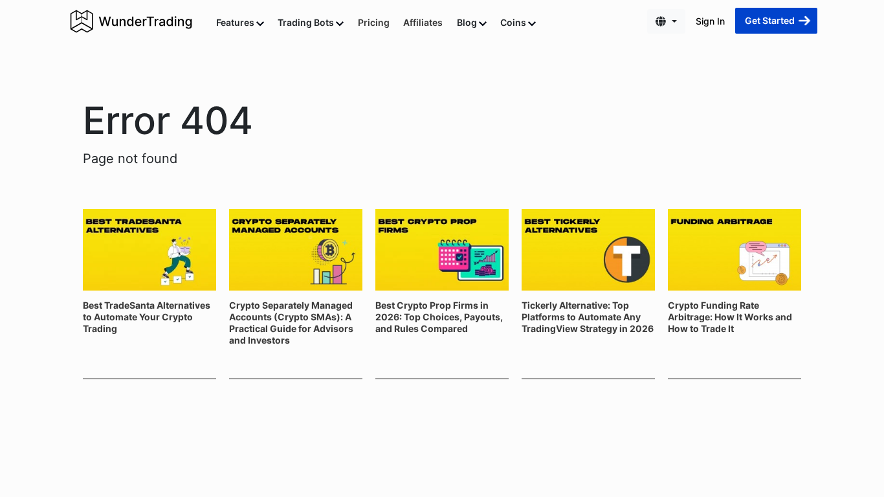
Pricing (374, 22)
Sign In (710, 21)
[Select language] (666, 21)
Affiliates (423, 22)
